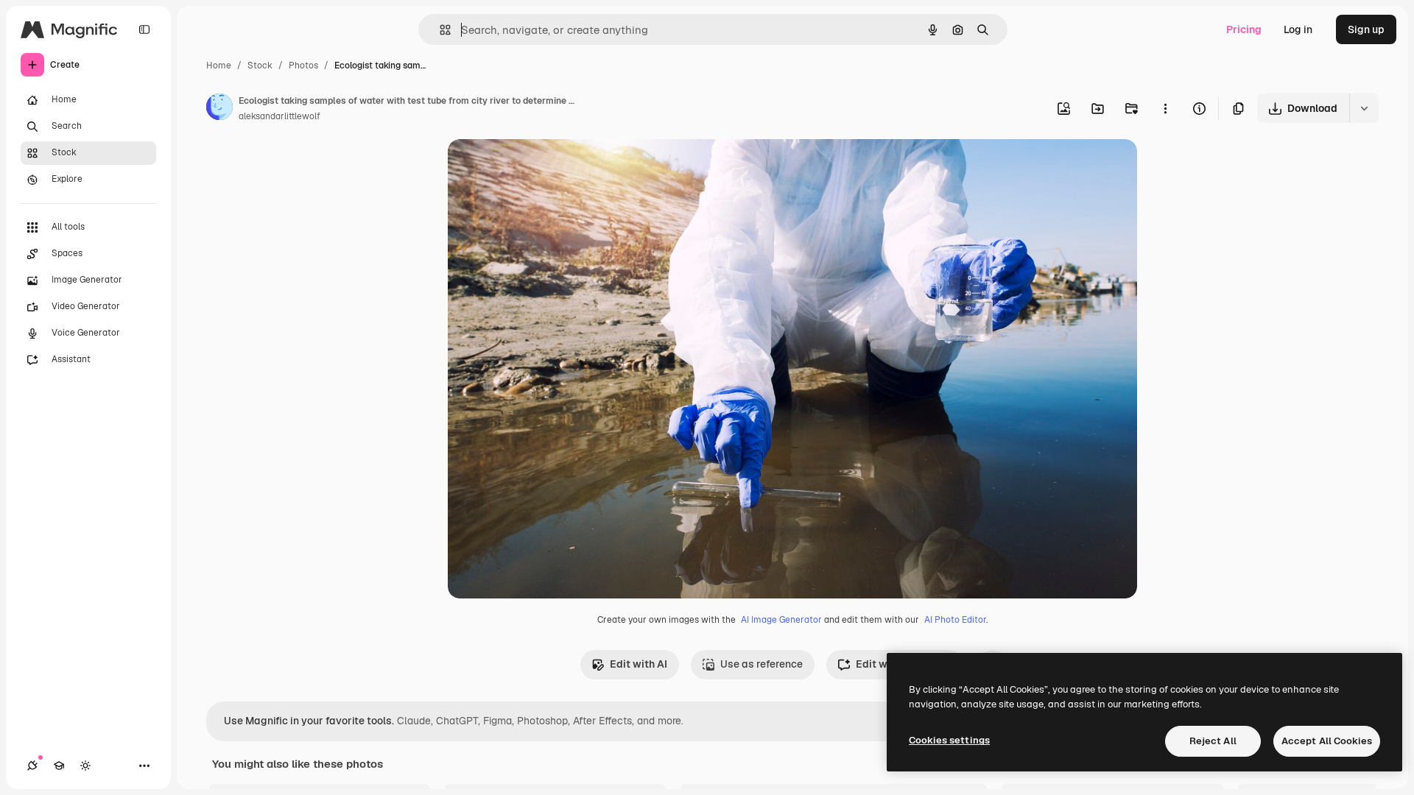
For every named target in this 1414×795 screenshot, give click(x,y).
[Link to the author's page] (219, 108)
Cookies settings (949, 740)
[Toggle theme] (85, 765)
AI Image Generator (781, 620)
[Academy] (59, 765)
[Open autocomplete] (439, 29)
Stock (259, 65)
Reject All (1213, 741)
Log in (1298, 29)
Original (542, 167)
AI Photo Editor (955, 620)
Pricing (1244, 29)
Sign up (1366, 29)
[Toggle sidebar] (144, 29)
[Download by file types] (1364, 108)
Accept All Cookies (1326, 741)
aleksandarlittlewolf (279, 116)
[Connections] (32, 765)
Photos (303, 65)
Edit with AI (638, 664)
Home (218, 65)
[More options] (1165, 108)
